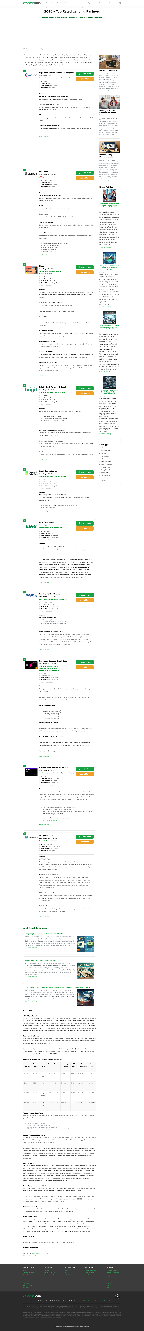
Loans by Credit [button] (76, 3)
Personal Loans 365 (49, 1272)
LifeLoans (46, 1270)
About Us (109, 1281)
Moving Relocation (106, 470)
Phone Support (99, 1301)
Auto (24, 1270)
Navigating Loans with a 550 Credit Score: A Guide (109, 267)
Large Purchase (105, 467)
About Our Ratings (38, 49)
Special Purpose (105, 475)
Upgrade (87, 1277)
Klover (66, 1272)
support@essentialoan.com (40, 1253)
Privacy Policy (110, 1274)
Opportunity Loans (90, 1270)
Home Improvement (106, 461)
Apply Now (86, 74)
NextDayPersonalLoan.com (51, 1274)
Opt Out (109, 1277)
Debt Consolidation (106, 459)
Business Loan (105, 456)
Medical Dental (105, 472)
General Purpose (28, 1274)
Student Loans (105, 478)
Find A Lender (113, 3)
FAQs (108, 1285)
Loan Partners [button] (100, 3)
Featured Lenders (62, 3)
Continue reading (31, 947)
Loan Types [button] (88, 3)
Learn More (85, 79)
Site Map (109, 1283)
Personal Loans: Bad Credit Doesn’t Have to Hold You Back (109, 392)
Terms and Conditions (113, 1272)
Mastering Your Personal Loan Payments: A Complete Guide (109, 205)
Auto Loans (104, 448)
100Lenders (68, 1274)
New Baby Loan (105, 450)
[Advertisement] (72, 34)
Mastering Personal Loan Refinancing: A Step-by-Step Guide (109, 327)
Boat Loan (103, 453)
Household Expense (106, 464)
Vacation (103, 481)
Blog (108, 1287)
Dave (66, 1270)
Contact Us (110, 1279)
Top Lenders (50, 3)
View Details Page (44, 136)
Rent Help (26, 1283)
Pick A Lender (89, 1274)
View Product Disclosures (50, 820)
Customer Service (38, 1256)
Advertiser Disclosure (28, 49)
